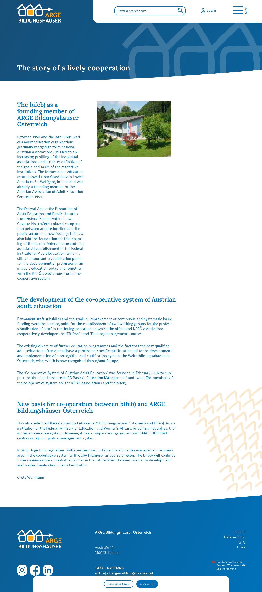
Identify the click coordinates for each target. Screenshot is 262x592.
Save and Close (118, 584)
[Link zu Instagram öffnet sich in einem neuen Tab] (22, 570)
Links (241, 547)
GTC (241, 542)
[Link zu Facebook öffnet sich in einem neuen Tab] (35, 570)
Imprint (239, 532)
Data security (234, 537)
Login (211, 10)
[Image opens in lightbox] (134, 129)
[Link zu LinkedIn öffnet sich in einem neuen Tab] (48, 570)
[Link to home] (55, 13)
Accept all (147, 584)
